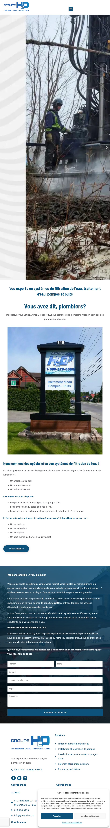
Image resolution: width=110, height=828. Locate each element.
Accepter (57, 816)
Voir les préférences (90, 816)
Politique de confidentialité (72, 823)
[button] (71, 9)
